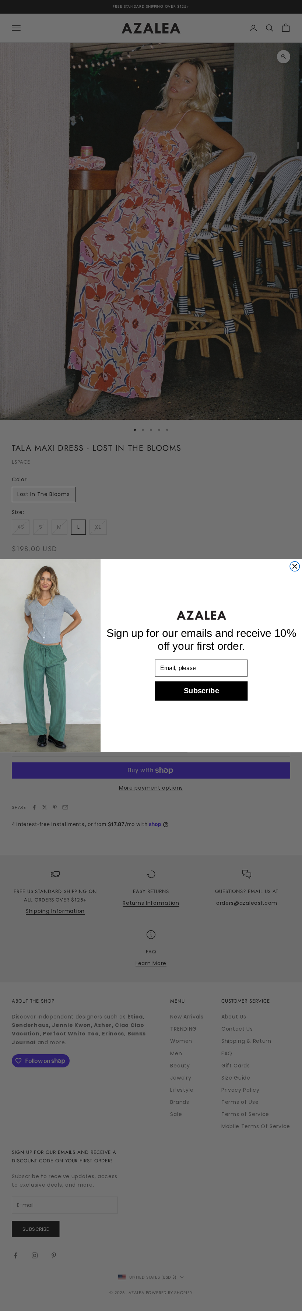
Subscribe (201, 691)
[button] (201, 615)
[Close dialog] (294, 566)
